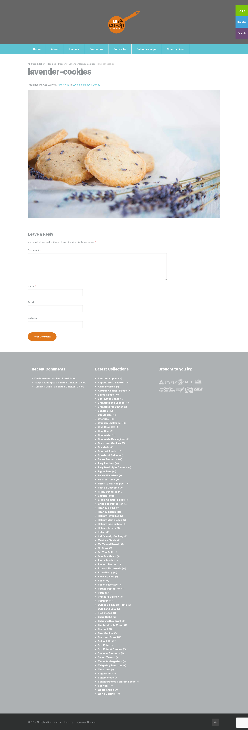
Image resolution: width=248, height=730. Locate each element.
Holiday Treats (109, 528)
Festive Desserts (110, 487)
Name (32, 286)
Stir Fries (105, 645)
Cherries (106, 418)
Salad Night (107, 617)
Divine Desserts (110, 459)
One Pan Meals (109, 556)
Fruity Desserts (110, 491)
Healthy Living (109, 507)
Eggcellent (107, 471)
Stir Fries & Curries (112, 649)
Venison (105, 685)
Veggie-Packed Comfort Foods (118, 681)
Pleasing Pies (108, 576)
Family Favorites (110, 475)
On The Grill (108, 552)
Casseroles (107, 414)
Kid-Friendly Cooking (112, 536)
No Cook (105, 548)
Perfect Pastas (109, 564)
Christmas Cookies (111, 443)
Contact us (96, 49)
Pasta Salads (108, 560)
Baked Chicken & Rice (73, 382)
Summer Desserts (111, 653)
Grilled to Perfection (112, 503)
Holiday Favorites (110, 515)
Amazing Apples (110, 378)
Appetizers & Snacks (113, 382)
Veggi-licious (108, 677)
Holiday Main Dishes (112, 520)
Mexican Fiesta (109, 540)
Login (242, 10)
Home (37, 49)
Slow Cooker (108, 633)
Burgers (105, 410)
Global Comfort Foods (113, 499)
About (55, 49)
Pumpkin (105, 600)
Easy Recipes (108, 463)
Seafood (105, 629)
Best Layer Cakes (110, 398)
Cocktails (105, 447)
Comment (34, 250)
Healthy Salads (109, 511)
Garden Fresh (108, 495)
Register (241, 22)
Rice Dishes (107, 612)
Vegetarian (107, 673)
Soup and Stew (109, 637)
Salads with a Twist (111, 621)
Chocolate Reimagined (113, 439)
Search (242, 33)
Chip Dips (105, 431)
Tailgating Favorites (112, 665)
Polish (103, 580)
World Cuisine (109, 693)
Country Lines (176, 49)
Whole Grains (108, 689)
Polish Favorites (109, 584)
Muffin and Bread (111, 544)
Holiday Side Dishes (112, 524)
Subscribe (120, 49)
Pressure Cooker (110, 596)
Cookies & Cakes (110, 455)
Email (32, 302)
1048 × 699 (63, 84)
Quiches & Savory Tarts (114, 604)
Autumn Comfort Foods (114, 390)
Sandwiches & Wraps (112, 625)
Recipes (74, 49)
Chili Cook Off (108, 427)
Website (32, 318)
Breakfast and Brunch (114, 402)
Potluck (105, 592)
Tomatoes (106, 669)
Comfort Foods (109, 451)
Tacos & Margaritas (112, 661)
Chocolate (107, 435)
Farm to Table (108, 479)
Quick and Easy (109, 608)
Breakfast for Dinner (112, 406)
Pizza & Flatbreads (112, 568)
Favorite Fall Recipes (113, 483)
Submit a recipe (147, 49)
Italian (103, 532)
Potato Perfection (111, 588)
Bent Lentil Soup (66, 378)
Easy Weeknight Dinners (114, 467)
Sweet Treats (108, 657)
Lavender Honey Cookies (86, 84)
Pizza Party (107, 572)
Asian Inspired (108, 386)
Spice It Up (107, 641)
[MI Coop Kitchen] (124, 22)
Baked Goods (108, 394)
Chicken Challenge (112, 423)
